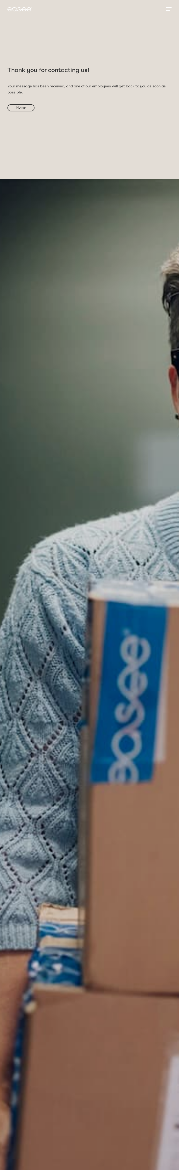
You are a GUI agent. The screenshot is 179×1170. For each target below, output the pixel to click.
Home (21, 107)
